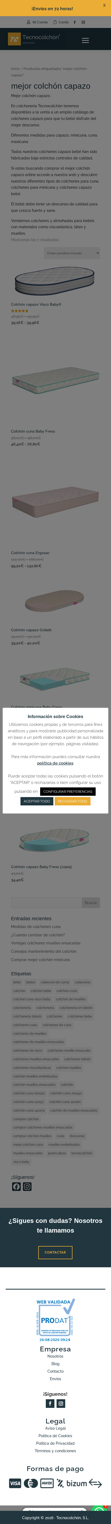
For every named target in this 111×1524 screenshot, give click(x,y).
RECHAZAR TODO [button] (72, 801)
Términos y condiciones (55, 1451)
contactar (55, 1252)
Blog (55, 1364)
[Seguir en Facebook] (50, 1403)
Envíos (55, 1379)
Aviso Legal (55, 1428)
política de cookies (55, 763)
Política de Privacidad (55, 1443)
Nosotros (55, 1356)
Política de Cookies (55, 1436)
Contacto (55, 1371)
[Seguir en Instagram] (61, 1403)
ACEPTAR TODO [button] (37, 801)
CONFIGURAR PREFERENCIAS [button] (67, 792)
